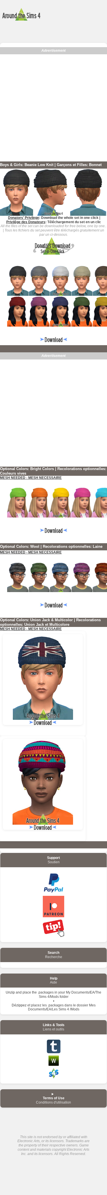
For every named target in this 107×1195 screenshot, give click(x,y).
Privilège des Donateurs (25, 222)
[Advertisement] (53, 107)
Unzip (10, 992)
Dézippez (19, 1005)
